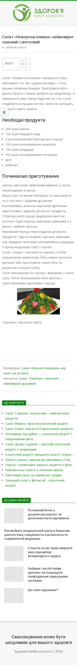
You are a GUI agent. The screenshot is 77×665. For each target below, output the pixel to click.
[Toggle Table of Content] (21, 64)
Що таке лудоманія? (43, 590)
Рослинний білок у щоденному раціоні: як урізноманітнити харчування (48, 514)
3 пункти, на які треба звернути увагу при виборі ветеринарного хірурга (50, 552)
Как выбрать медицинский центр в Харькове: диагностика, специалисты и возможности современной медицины (37, 534)
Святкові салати (16, 47)
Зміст (9, 63)
